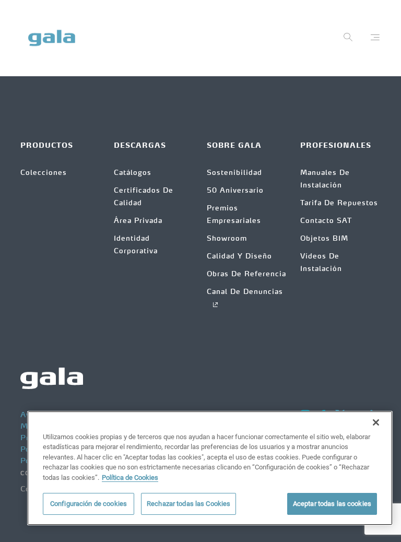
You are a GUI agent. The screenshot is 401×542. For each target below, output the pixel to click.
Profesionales (335, 146)
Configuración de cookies (88, 504)
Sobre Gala (234, 146)
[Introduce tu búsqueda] (348, 39)
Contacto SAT (326, 221)
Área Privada (138, 221)
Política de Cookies (130, 477)
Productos (46, 146)
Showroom (227, 238)
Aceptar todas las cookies (332, 504)
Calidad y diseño (239, 256)
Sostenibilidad (234, 173)
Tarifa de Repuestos (339, 203)
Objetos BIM (324, 238)
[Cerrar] (375, 422)
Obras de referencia (246, 274)
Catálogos (132, 173)
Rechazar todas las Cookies (188, 504)
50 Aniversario (235, 190)
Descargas (140, 146)
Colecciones (43, 173)
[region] (210, 468)
